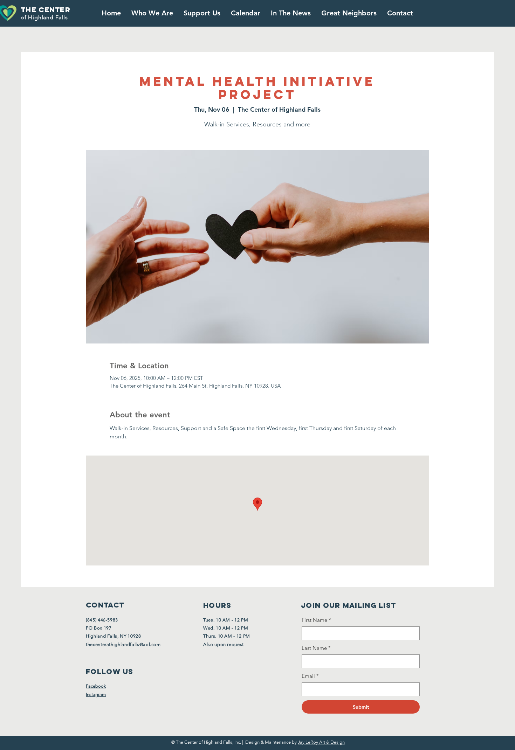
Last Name (316, 648)
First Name (316, 620)
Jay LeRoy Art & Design (321, 742)
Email (310, 676)
